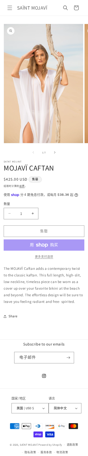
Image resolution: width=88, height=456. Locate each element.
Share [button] (13, 316)
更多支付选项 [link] (44, 257)
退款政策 (72, 444)
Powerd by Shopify (50, 444)
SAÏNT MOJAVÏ (29, 444)
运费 (21, 186)
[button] (9, 7)
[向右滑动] (54, 152)
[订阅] (68, 357)
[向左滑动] (33, 152)
